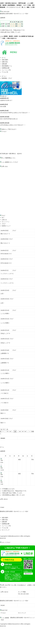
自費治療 (4, 521)
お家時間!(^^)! (5, 353)
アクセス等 (5, 528)
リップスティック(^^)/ (7, 273)
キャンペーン (5, 222)
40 (20, 431)
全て (3, 217)
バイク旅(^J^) (4, 393)
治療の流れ (5, 519)
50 (22, 431)
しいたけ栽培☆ (5, 373)
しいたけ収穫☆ (5, 313)
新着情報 (4, 78)
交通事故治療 (5, 524)
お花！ (2, 293)
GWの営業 (3, 106)
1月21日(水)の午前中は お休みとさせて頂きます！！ (15, 112)
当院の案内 (5, 517)
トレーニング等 (6, 526)
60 (25, 431)
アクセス (3, 613)
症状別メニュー (6, 226)
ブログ (10, 78)
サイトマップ (5, 530)
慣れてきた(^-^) (5, 233)
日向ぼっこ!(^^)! (5, 333)
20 (10, 431)
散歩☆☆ (3, 413)
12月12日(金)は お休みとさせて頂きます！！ (13, 125)
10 (7, 431)
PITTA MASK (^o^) (6, 253)
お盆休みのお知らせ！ (6, 100)
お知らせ (4, 219)
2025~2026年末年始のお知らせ (9, 119)
